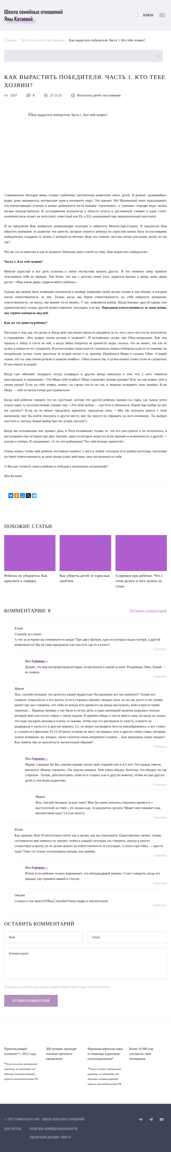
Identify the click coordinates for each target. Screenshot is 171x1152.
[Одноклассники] (16, 495)
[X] (28, 495)
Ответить (160, 649)
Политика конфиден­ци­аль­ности (54, 1129)
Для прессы (12, 1129)
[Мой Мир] (22, 495)
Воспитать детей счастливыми (99, 95)
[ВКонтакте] (10, 495)
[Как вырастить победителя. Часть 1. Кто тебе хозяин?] (85, 150)
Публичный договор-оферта (50, 1137)
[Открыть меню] (162, 15)
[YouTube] (161, 1119)
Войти (148, 15)
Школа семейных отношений (33, 15)
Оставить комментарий (148, 611)
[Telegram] (34, 495)
